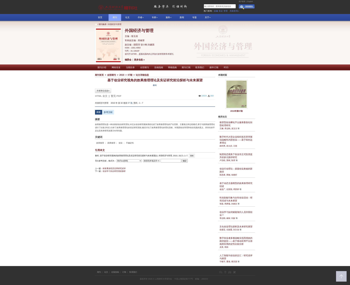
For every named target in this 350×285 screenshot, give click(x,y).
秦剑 (155, 85)
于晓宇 (222, 261)
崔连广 (222, 189)
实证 (221, 11)
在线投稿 (115, 272)
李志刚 (227, 128)
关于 (207, 17)
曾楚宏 (222, 230)
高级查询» (234, 11)
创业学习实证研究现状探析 (114, 171)
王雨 (235, 146)
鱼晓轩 (234, 175)
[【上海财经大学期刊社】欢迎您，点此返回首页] (118, 7)
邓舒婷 (236, 189)
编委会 (128, 59)
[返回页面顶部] (341, 276)
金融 (216, 11)
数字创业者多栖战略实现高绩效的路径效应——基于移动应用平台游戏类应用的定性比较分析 (236, 241)
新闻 (182, 17)
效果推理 (100, 143)
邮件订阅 (214, 67)
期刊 (115, 17)
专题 (194, 17)
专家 (154, 17)
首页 (100, 17)
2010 (121, 75)
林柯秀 (222, 146)
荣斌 (228, 160)
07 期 (130, 103)
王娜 (221, 128)
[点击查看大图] (236, 94)
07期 (130, 75)
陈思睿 (222, 175)
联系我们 (199, 67)
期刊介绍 (101, 67)
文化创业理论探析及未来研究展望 (236, 226)
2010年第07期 (236, 111)
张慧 (221, 204)
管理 (226, 11)
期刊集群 (102, 24)
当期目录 (130, 67)
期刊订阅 (186, 67)
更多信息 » (139, 59)
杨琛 (228, 218)
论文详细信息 (142, 75)
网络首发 (116, 67)
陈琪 (233, 160)
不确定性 (130, 143)
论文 (127, 17)
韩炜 (226, 247)
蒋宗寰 (234, 261)
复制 (191, 156)
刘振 (233, 218)
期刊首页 (99, 75)
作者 (140, 17)
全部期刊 (144, 67)
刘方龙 (236, 230)
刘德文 (234, 204)
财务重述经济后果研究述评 (114, 168)
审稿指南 (172, 67)
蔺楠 (228, 175)
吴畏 (221, 247)
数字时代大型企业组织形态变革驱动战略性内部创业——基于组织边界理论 (236, 140)
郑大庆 (229, 146)
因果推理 (111, 143)
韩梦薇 (227, 204)
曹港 (228, 261)
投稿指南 (158, 67)
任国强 (229, 189)
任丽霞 (229, 230)
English (250, 1)
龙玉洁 (234, 128)
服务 (168, 17)
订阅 (124, 272)
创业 (120, 143)
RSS (226, 67)
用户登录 (242, 1)
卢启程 (222, 160)
